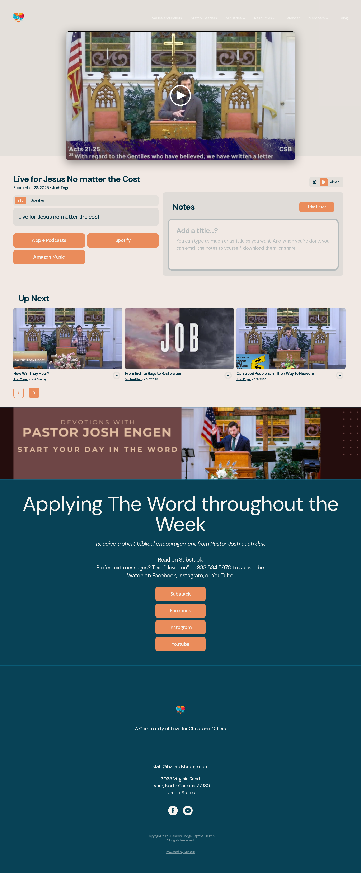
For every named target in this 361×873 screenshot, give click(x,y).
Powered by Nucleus (180, 852)
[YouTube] (188, 810)
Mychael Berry (134, 379)
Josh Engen (61, 187)
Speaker (37, 200)
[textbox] (253, 245)
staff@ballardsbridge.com (180, 766)
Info (21, 200)
